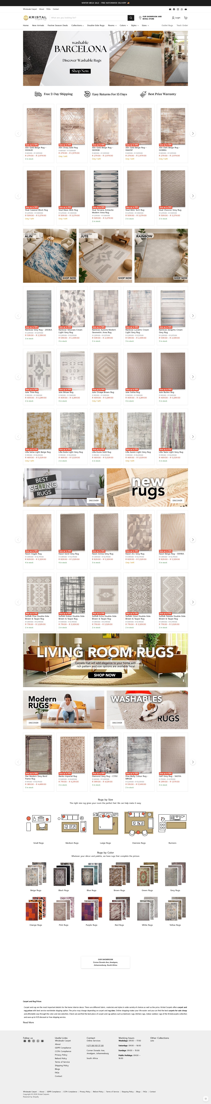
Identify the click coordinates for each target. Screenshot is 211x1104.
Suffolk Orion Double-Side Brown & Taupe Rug (138, 617)
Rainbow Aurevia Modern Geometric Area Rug (104, 331)
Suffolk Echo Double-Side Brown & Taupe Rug (104, 617)
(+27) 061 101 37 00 (95, 1045)
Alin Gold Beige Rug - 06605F (136, 149)
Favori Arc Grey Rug (135, 553)
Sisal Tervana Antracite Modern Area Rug (103, 211)
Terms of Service (62, 1062)
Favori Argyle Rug (33, 553)
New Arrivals (38, 25)
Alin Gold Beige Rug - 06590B (102, 149)
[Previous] (18, 133)
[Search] (131, 18)
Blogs (57, 1069)
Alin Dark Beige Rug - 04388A (169, 149)
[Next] (193, 133)
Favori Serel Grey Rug (69, 553)
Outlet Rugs (167, 25)
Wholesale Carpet (30, 9)
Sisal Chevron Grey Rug (170, 210)
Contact (56, 9)
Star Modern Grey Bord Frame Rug (36, 777)
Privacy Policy (61, 1055)
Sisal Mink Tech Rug (135, 210)
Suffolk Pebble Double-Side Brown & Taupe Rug (172, 617)
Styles (134, 25)
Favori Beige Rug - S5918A (171, 553)
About (41, 9)
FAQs (48, 9)
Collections (77, 25)
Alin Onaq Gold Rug (68, 147)
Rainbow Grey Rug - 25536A (38, 329)
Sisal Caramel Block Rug (36, 210)
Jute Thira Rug (32, 392)
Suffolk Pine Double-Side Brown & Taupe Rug (37, 617)
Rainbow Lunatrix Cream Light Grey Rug (137, 331)
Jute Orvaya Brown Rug (103, 392)
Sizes (144, 25)
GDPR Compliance (63, 1047)
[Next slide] (181, 58)
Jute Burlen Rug (166, 392)
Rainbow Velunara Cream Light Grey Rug (70, 331)
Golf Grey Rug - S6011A (170, 776)
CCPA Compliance (63, 1051)
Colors (123, 25)
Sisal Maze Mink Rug (68, 210)
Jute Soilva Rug (133, 392)
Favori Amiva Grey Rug (102, 553)
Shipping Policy (62, 1065)
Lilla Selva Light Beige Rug (38, 452)
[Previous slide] (29, 58)
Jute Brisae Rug (66, 392)
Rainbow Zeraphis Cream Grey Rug (171, 331)
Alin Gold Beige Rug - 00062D (35, 149)
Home (26, 25)
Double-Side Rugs (96, 25)
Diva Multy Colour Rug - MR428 (137, 777)
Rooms (111, 25)
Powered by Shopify (31, 1097)
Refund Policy (61, 1058)
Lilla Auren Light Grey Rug (138, 452)
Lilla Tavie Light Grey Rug (171, 452)
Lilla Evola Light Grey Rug (71, 452)
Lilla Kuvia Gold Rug (101, 452)
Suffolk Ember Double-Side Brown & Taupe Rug (71, 617)
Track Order (182, 25)
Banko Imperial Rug (68, 776)
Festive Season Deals (58, 25)
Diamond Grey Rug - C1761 (104, 776)
